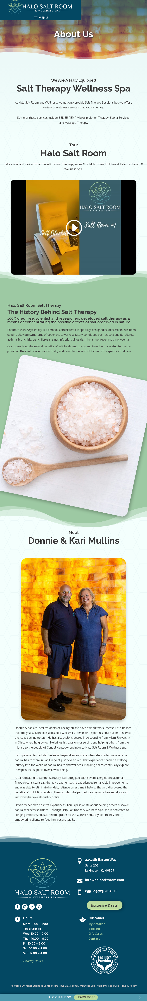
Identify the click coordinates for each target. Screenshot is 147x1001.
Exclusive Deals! (104, 905)
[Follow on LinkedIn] (32, 907)
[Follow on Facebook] (17, 907)
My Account (97, 924)
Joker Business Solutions (40, 985)
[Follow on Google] (39, 907)
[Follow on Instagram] (25, 907)
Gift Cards (96, 933)
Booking (94, 929)
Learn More (85, 997)
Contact (94, 938)
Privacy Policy (129, 985)
